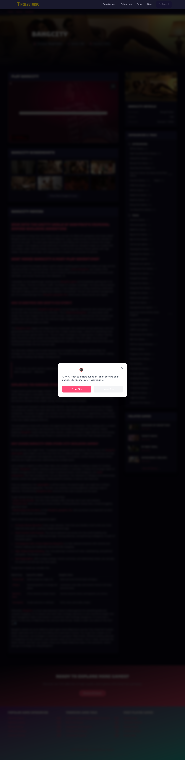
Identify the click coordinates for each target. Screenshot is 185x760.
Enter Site (77, 389)
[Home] (28, 4)
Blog (149, 4)
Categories (126, 4)
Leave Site (108, 389)
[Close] (122, 368)
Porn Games (109, 4)
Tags (139, 4)
